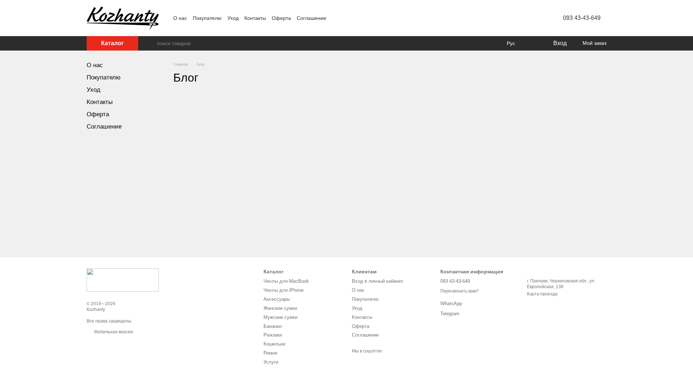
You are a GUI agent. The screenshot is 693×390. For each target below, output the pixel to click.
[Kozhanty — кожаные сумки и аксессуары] (123, 279)
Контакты (255, 18)
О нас (180, 18)
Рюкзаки (272, 335)
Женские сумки (280, 308)
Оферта (281, 18)
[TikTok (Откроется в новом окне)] (362, 18)
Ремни (270, 353)
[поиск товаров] (151, 43)
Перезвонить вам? (459, 291)
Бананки (272, 326)
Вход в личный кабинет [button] (377, 281)
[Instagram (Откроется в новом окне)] (336, 18)
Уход (233, 18)
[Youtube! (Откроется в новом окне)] (354, 18)
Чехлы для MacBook (286, 281)
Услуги (270, 362)
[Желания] (532, 43)
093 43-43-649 (582, 18)
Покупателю (207, 18)
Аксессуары (276, 299)
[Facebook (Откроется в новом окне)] (345, 18)
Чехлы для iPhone (283, 290)
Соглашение (311, 18)
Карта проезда (542, 293)
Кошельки (274, 344)
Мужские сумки (280, 317)
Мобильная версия (113, 331)
